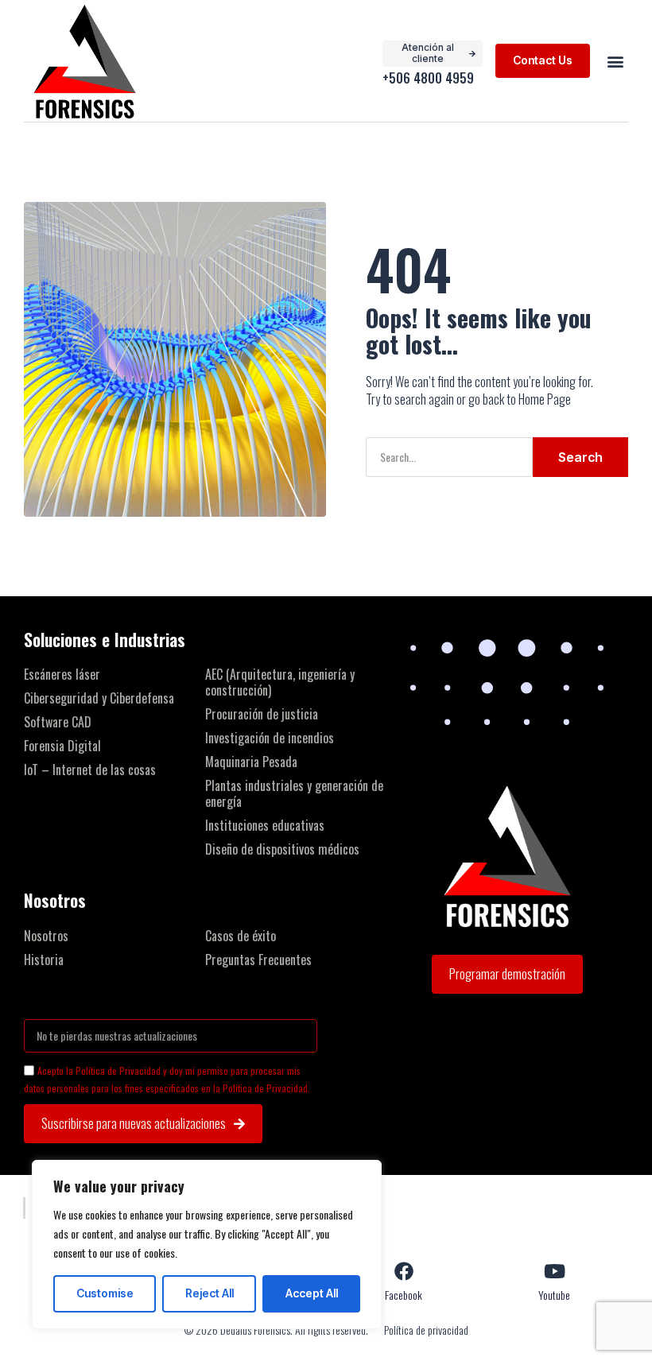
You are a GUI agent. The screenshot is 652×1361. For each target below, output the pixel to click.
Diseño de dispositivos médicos (282, 849)
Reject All (209, 1293)
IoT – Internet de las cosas (90, 769)
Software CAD (57, 721)
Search (580, 457)
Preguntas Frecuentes (258, 959)
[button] (615, 61)
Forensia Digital (62, 745)
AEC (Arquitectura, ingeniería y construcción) (280, 682)
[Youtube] (554, 1271)
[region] (207, 1244)
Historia (44, 959)
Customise (105, 1293)
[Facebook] (403, 1271)
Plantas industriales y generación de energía (294, 793)
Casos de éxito (240, 935)
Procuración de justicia (261, 713)
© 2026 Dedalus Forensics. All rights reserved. (276, 1329)
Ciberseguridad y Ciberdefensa (99, 698)
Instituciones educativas (264, 825)
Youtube (554, 1294)
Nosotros (46, 935)
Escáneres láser (62, 674)
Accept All (311, 1293)
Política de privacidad (426, 1330)
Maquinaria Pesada (251, 761)
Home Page (544, 399)
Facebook (403, 1294)
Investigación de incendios (269, 737)
